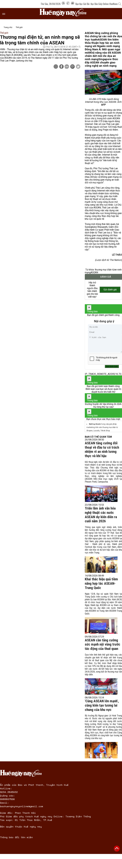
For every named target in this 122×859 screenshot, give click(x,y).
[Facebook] (68, 4)
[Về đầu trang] (117, 849)
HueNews (114, 4)
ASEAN (94, 272)
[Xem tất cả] (5, 13)
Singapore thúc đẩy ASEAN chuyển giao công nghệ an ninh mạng (101, 62)
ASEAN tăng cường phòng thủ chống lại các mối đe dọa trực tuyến (103, 36)
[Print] (56, 66)
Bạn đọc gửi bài (82, 4)
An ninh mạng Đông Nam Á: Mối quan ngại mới (102, 49)
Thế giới (19, 27)
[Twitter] (78, 66)
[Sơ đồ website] (63, 4)
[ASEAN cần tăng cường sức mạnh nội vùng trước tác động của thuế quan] (101, 686)
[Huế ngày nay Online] (64, 13)
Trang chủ (8, 27)
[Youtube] (72, 4)
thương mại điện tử (104, 269)
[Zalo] (67, 66)
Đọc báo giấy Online (99, 4)
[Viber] (72, 66)
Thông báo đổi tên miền (16, 837)
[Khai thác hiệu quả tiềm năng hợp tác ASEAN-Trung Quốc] (101, 625)
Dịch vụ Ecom (95, 424)
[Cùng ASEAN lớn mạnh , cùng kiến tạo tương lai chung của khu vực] (101, 750)
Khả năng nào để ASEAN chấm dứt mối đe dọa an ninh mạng (103, 56)
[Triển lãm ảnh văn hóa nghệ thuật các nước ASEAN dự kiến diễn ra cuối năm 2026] (101, 564)
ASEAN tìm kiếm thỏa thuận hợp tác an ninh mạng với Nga (102, 43)
